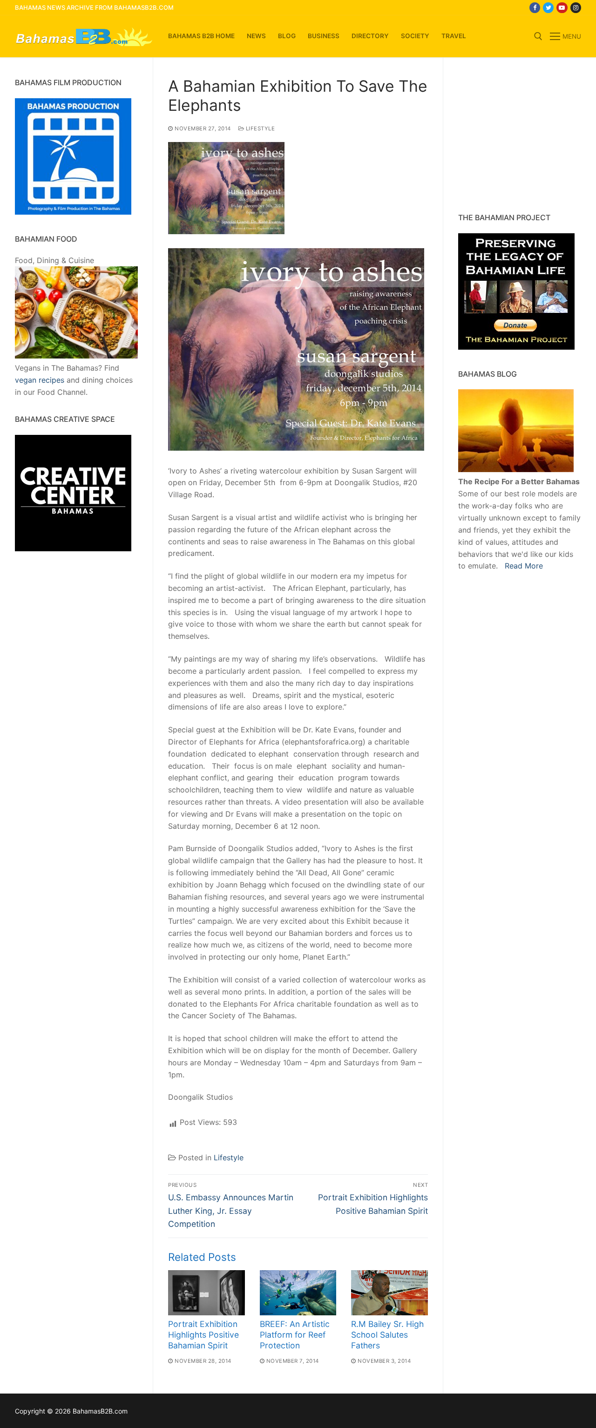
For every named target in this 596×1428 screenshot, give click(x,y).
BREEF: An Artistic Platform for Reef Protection (295, 1334)
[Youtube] (561, 7)
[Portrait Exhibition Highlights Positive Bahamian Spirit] (206, 1292)
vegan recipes (39, 380)
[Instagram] (575, 7)
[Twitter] (548, 7)
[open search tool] (538, 36)
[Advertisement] (516, 135)
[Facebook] (534, 7)
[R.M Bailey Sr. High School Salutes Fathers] (389, 1292)
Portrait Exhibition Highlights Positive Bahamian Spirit (203, 1334)
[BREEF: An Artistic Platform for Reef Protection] (298, 1292)
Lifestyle (259, 128)
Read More (524, 565)
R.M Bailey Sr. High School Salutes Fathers (387, 1334)
